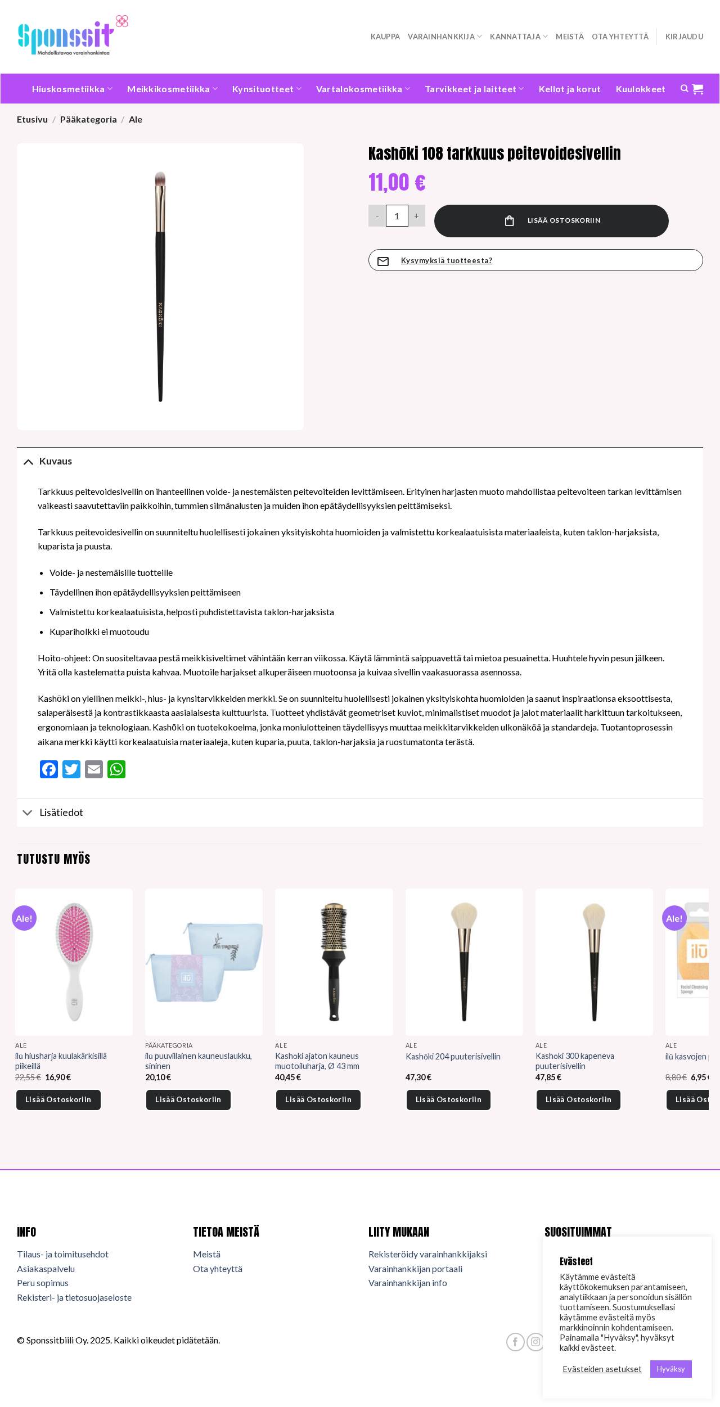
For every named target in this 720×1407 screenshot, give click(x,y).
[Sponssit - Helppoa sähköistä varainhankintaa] (73, 36)
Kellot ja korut (570, 88)
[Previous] (17, 1015)
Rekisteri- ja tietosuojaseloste (74, 1297)
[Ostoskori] (697, 88)
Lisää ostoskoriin (564, 220)
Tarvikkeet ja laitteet (470, 88)
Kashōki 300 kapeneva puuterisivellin (575, 1061)
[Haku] (684, 88)
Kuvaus (55, 461)
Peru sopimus (43, 1282)
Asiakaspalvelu (46, 1268)
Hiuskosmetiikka (68, 88)
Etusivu (32, 119)
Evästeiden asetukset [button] (602, 1369)
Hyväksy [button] (671, 1368)
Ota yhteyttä (620, 36)
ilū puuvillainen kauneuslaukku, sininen (198, 1061)
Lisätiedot (61, 812)
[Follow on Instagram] (535, 1342)
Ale (135, 119)
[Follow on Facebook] (515, 1342)
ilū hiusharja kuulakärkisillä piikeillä (61, 1061)
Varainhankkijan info (407, 1282)
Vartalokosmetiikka (359, 88)
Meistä (570, 36)
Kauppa (385, 36)
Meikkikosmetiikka (168, 88)
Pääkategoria (88, 119)
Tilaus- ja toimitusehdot (63, 1253)
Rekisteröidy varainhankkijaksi (427, 1253)
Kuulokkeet (641, 88)
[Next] (702, 1015)
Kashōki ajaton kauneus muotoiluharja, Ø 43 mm (317, 1061)
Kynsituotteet (263, 88)
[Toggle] (28, 461)
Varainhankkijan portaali (415, 1268)
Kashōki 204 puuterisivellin (453, 1056)
